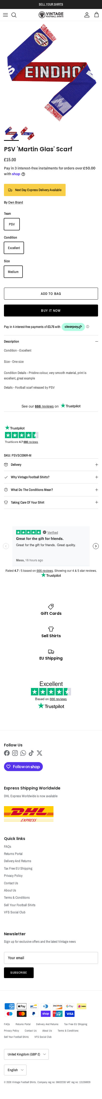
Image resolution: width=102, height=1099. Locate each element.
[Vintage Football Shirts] (51, 14)
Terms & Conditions (17, 897)
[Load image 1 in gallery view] (51, 72)
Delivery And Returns (17, 861)
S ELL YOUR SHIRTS (51, 4)
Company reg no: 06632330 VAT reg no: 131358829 (63, 1082)
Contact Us (11, 883)
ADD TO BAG (51, 293)
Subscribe (18, 973)
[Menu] (5, 14)
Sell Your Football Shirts (19, 905)
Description (11, 341)
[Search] (16, 14)
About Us (10, 890)
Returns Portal (13, 853)
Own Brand (15, 202)
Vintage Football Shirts (24, 1082)
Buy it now (51, 310)
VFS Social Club (15, 912)
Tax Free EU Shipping (18, 868)
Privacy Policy (13, 875)
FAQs (7, 846)
